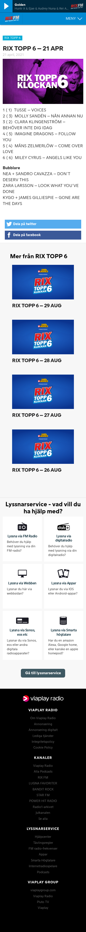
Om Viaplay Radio (43, 718)
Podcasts (43, 872)
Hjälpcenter (43, 837)
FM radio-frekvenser (43, 848)
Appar (43, 854)
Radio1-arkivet (43, 807)
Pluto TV (43, 902)
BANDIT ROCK (43, 789)
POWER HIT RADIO (43, 801)
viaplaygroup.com (43, 890)
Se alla (43, 818)
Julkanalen (43, 812)
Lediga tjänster (43, 736)
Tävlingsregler (43, 843)
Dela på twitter (24, 224)
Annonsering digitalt (43, 730)
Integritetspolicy (43, 741)
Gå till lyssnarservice (43, 673)
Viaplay (43, 908)
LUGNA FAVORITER (43, 783)
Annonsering (43, 724)
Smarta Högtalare (43, 860)
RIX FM (43, 777)
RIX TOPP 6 (12, 38)
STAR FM (43, 795)
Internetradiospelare (43, 866)
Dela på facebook (27, 235)
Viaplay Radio (43, 765)
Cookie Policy (43, 747)
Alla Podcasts (43, 771)
